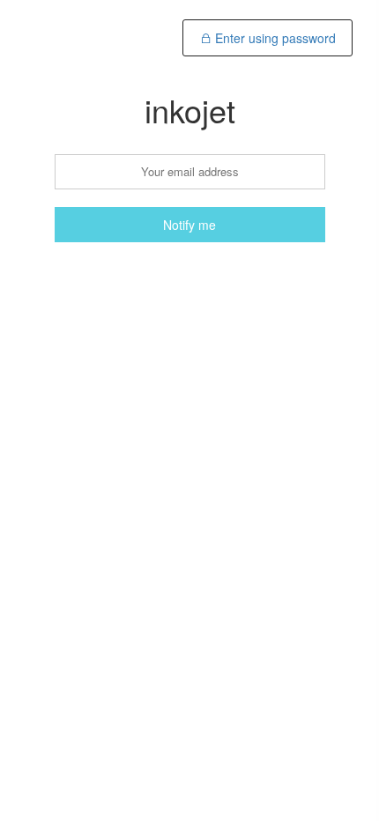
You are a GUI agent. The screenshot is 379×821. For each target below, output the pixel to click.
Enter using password (274, 38)
